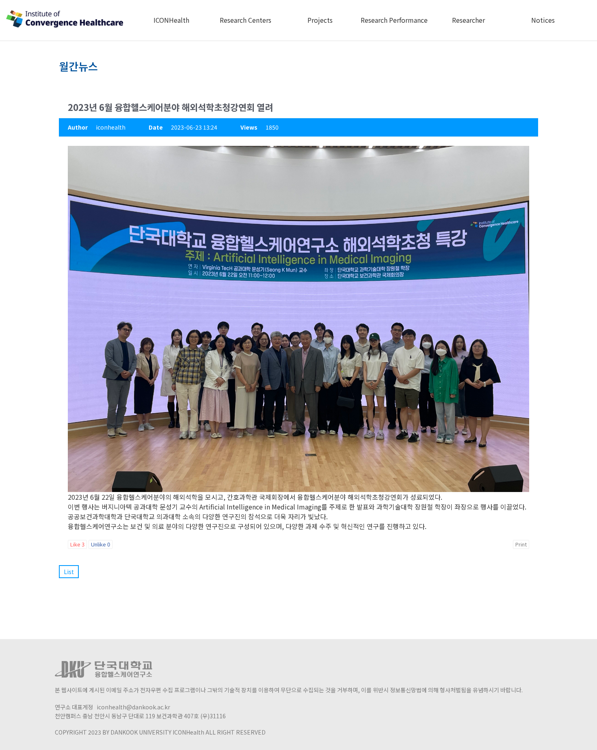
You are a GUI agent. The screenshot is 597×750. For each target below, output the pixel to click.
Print (521, 544)
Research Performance (394, 20)
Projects (320, 20)
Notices (543, 20)
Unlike (100, 544)
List (69, 572)
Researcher (468, 20)
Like (77, 544)
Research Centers (245, 20)
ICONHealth (171, 20)
